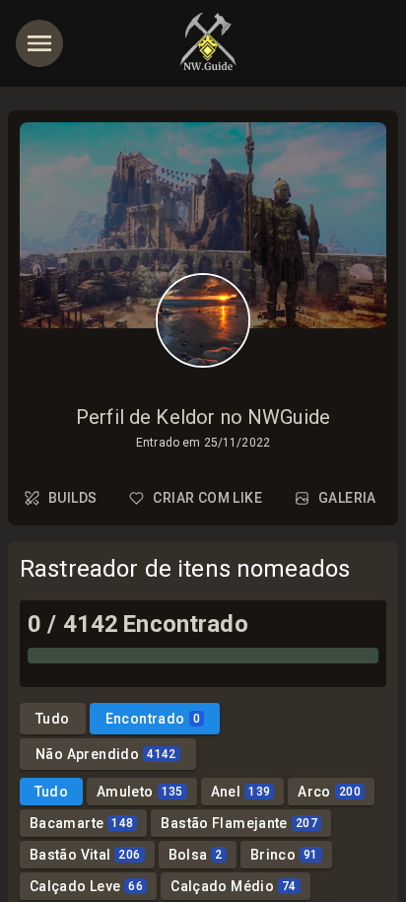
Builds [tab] (72, 498)
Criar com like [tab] (207, 498)
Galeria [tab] (347, 498)
